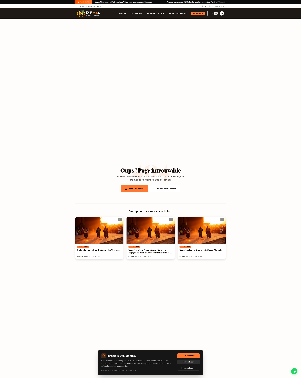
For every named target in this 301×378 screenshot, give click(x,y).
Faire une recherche (166, 188)
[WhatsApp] (209, 6)
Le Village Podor (178, 13)
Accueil (123, 13)
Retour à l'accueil (136, 188)
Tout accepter (188, 356)
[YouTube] (206, 6)
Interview (136, 13)
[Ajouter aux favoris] (120, 219)
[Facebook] (202, 6)
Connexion (198, 13)
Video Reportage (155, 13)
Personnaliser (187, 368)
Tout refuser (188, 362)
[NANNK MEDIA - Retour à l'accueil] (88, 13)
